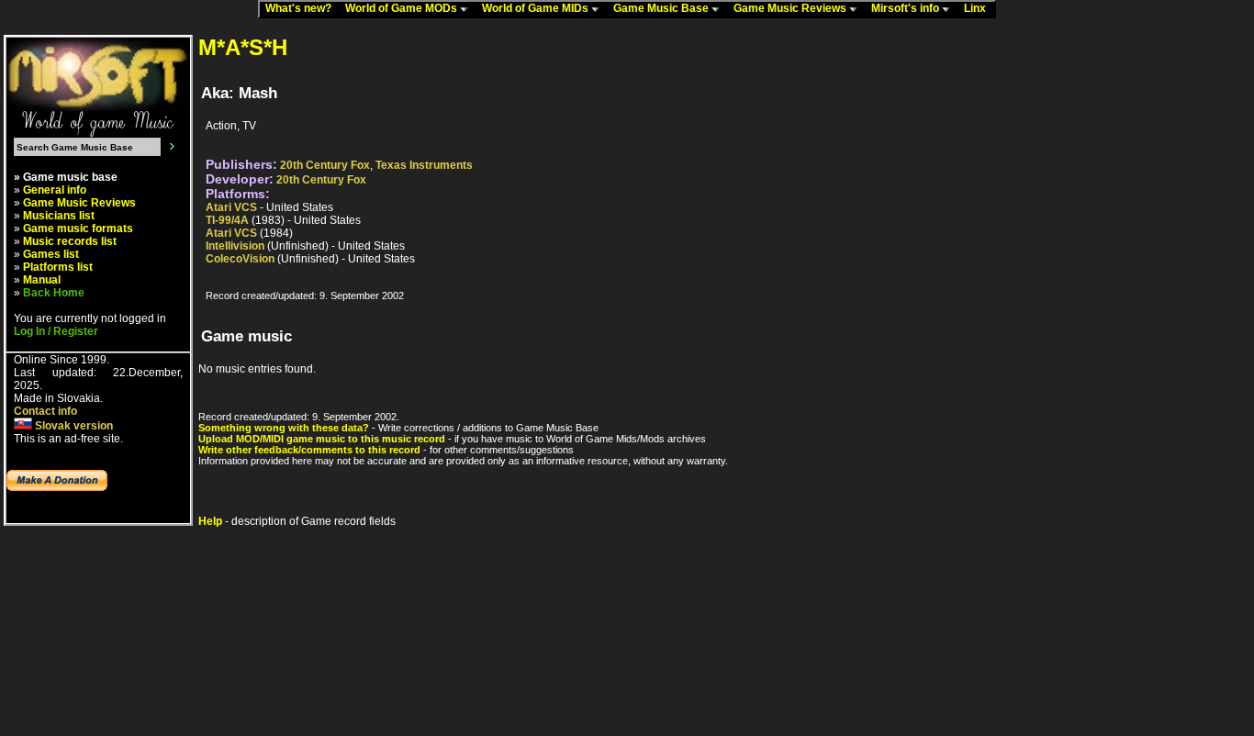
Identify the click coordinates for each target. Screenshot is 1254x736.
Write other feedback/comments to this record (309, 449)
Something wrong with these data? (283, 427)
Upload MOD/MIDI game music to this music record (321, 438)
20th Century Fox (325, 165)
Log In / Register (56, 331)
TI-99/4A (227, 220)
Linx (979, 8)
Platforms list (58, 267)
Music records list (70, 241)
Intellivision (235, 246)
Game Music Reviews (791, 8)
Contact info (45, 411)
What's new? (302, 8)
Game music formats (78, 228)
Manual (42, 279)
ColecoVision (240, 258)
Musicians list (59, 215)
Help (210, 521)
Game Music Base (662, 8)
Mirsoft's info (906, 8)
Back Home (53, 292)
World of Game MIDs (536, 8)
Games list (51, 254)
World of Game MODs (402, 8)
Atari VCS (231, 207)
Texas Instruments (424, 165)
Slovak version (72, 425)
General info (54, 190)
